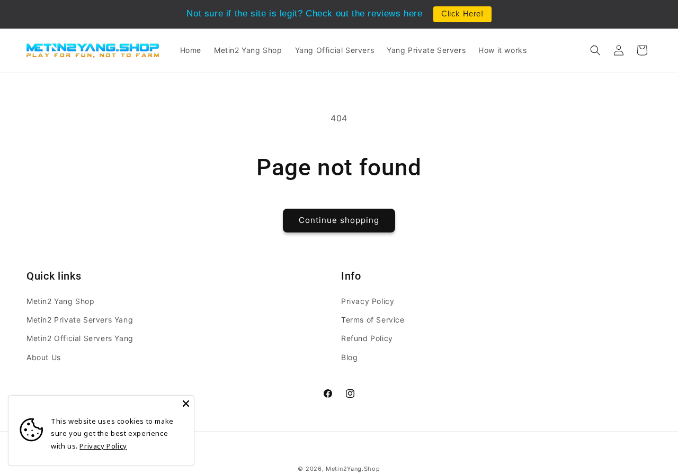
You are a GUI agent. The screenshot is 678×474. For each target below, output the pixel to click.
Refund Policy (367, 338)
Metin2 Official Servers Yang (79, 338)
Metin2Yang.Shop (353, 468)
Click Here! (462, 14)
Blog (349, 356)
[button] (595, 50)
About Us (43, 356)
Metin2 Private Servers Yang (79, 319)
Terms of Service (373, 319)
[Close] (186, 403)
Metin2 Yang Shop (60, 301)
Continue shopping (339, 220)
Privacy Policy (367, 301)
